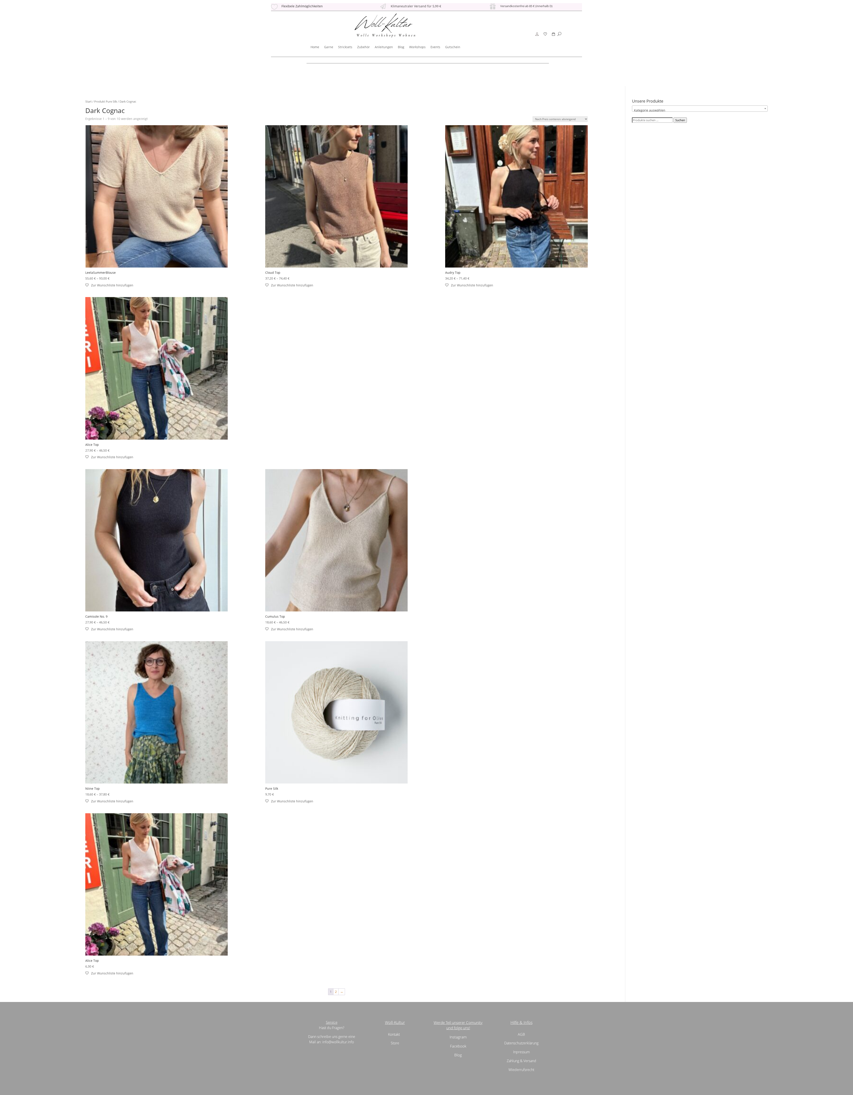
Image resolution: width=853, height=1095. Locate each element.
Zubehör (363, 47)
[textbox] (699, 110)
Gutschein (452, 47)
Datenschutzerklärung (521, 1043)
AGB (521, 1034)
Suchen (680, 120)
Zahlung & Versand (521, 1060)
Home (315, 47)
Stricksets (345, 47)
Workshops (417, 47)
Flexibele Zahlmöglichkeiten (302, 6)
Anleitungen (384, 47)
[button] (109, 285)
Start (88, 101)
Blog (401, 47)
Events (435, 47)
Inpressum (521, 1051)
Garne (328, 47)
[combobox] (700, 108)
